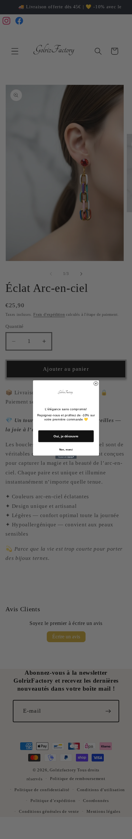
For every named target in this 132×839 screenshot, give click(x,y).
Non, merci (66, 449)
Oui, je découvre (66, 436)
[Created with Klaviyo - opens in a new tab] (66, 457)
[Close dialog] (96, 383)
